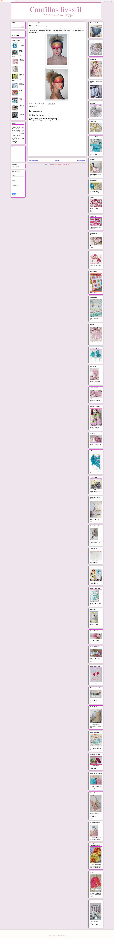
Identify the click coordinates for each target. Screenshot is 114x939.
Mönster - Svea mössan (21, 60)
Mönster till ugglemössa (21, 106)
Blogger (64, 935)
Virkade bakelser (20, 91)
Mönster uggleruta (20, 127)
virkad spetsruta (21, 140)
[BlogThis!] (50, 104)
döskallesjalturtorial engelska (18, 138)
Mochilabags (21, 126)
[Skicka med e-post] (48, 104)
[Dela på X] (51, 104)
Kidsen (35, 106)
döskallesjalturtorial (15, 137)
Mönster (14, 127)
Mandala (14, 126)
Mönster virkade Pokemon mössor (21, 100)
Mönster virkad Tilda (21, 67)
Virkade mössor (20, 131)
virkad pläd (14, 140)
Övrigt (14, 141)
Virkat (22, 133)
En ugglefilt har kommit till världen (21, 85)
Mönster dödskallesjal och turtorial (21, 44)
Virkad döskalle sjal (21, 113)
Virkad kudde (21, 129)
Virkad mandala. (16, 130)
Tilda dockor (15, 129)
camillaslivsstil (16, 135)
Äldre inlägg (81, 160)
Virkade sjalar (15, 134)
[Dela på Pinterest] (54, 104)
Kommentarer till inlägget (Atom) (61, 164)
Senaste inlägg (33, 160)
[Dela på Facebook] (53, 104)
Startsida (57, 160)
